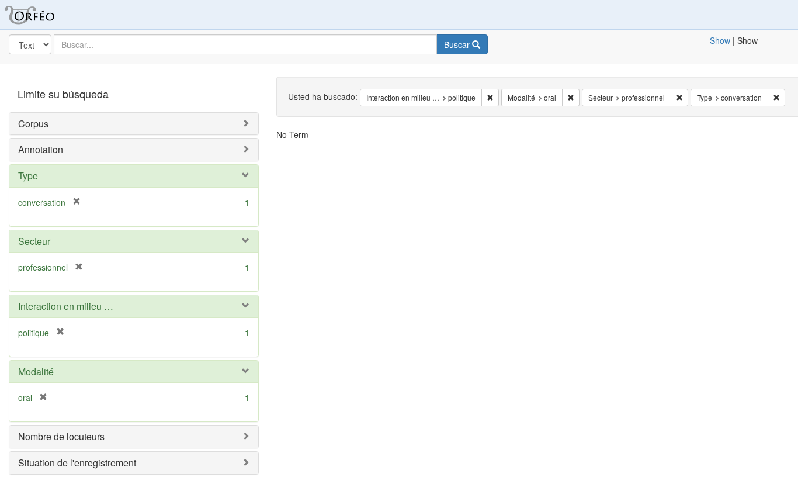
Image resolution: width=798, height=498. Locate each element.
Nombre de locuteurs (61, 436)
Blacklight (44, 14)
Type (28, 175)
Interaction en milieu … (65, 306)
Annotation (40, 149)
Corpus (33, 123)
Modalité (36, 371)
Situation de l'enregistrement (77, 462)
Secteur (34, 241)
